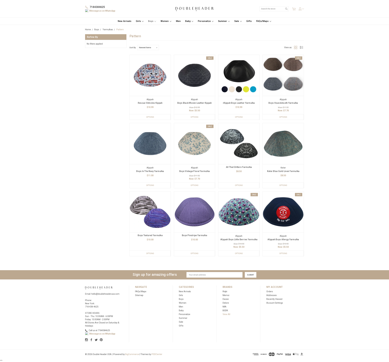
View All (226, 314)
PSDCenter (157, 354)
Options (150, 117)
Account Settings (274, 303)
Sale (237, 21)
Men (178, 21)
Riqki (225, 291)
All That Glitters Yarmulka (239, 167)
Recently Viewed (274, 299)
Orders (269, 291)
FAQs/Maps (262, 21)
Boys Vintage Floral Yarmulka (194, 171)
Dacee (226, 299)
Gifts (249, 21)
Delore (226, 303)
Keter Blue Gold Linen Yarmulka (283, 171)
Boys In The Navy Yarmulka (150, 171)
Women (165, 21)
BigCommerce (132, 354)
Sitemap (139, 295)
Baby (188, 21)
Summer (223, 21)
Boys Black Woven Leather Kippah (194, 103)
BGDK (225, 310)
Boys (151, 21)
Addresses (271, 295)
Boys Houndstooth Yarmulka (283, 103)
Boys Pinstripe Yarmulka (194, 235)
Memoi (226, 295)
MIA (224, 306)
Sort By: (132, 47)
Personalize (204, 21)
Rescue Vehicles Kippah (150, 103)
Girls (138, 21)
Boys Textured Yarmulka (150, 235)
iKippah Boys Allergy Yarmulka (283, 239)
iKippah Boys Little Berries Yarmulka (239, 239)
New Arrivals (124, 21)
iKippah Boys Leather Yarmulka (239, 103)
